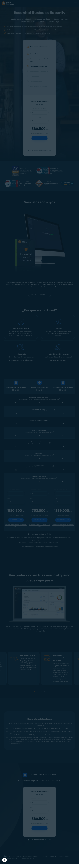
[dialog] (39, 432)
